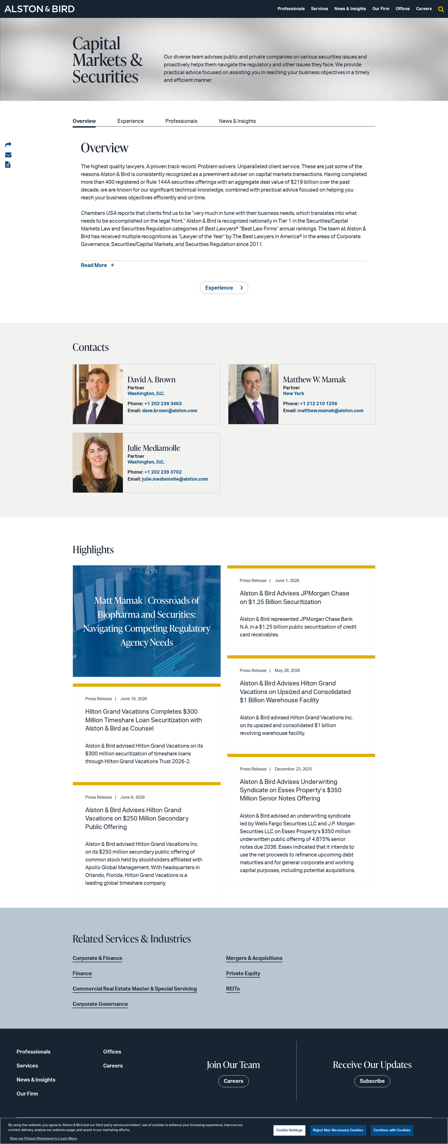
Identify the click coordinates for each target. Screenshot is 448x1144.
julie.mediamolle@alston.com (175, 479)
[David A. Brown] (98, 394)
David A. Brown (152, 379)
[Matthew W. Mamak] (253, 394)
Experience (130, 121)
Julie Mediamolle (154, 447)
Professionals (291, 9)
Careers (424, 9)
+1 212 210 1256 (318, 404)
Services (319, 9)
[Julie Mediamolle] (98, 463)
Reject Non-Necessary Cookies (338, 1130)
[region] (224, 1131)
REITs (233, 989)
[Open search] (441, 8)
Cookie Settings (289, 1130)
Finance (82, 973)
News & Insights (350, 9)
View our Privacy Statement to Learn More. (44, 1138)
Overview (84, 121)
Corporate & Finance (97, 958)
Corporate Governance (100, 1004)
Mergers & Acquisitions (254, 958)
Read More (94, 265)
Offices (403, 9)
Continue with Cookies (392, 1130)
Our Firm (380, 9)
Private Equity (243, 973)
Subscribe (372, 1081)
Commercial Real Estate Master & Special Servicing (135, 989)
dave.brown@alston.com (169, 411)
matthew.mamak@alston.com (330, 411)
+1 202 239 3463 (163, 404)
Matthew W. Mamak (314, 379)
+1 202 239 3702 (163, 472)
